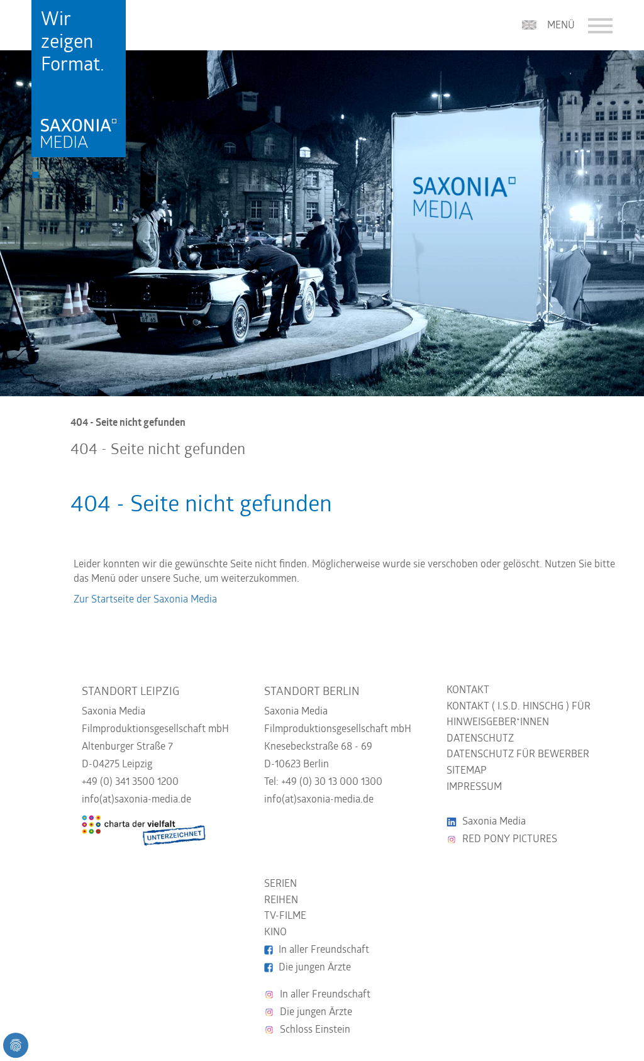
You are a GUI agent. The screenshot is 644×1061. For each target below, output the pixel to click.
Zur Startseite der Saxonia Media (145, 600)
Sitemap (467, 771)
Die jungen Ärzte (315, 968)
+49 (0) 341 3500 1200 (130, 782)
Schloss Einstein (315, 1030)
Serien (280, 884)
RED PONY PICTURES (509, 840)
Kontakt (468, 691)
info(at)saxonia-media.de (136, 800)
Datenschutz (480, 739)
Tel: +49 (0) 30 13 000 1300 (323, 782)
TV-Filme (285, 916)
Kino (275, 933)
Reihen (281, 901)
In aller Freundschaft (324, 950)
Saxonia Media (494, 822)
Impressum (474, 787)
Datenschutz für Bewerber (518, 755)
